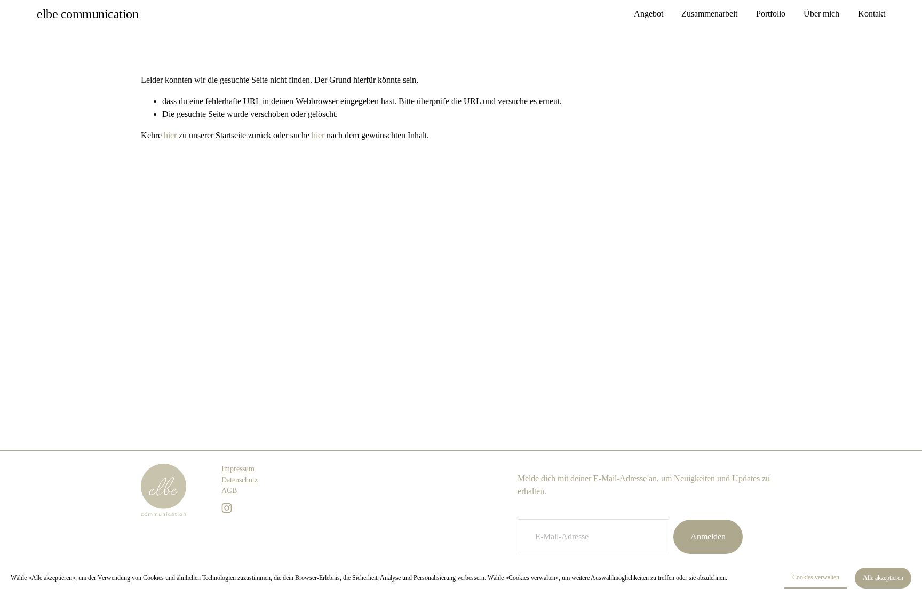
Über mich (821, 13)
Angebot (648, 13)
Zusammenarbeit (709, 13)
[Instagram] (226, 508)
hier (170, 135)
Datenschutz (239, 480)
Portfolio (770, 13)
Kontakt (871, 13)
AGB (229, 491)
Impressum (238, 469)
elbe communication (87, 14)
